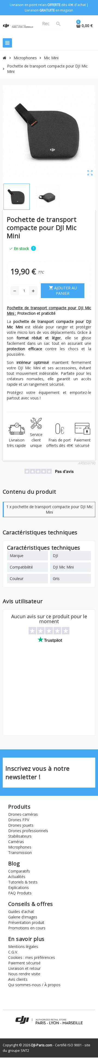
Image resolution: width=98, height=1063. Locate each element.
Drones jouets (20, 825)
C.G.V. (13, 952)
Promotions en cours (26, 928)
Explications (18, 887)
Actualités (16, 876)
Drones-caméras (23, 814)
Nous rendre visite (24, 973)
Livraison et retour (24, 968)
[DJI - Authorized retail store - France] (18, 25)
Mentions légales (23, 946)
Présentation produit (26, 922)
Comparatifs (19, 871)
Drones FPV (18, 819)
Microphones (19, 847)
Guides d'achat (21, 911)
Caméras (16, 841)
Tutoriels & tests (23, 882)
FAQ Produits (20, 893)
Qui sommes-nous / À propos (34, 984)
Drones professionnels (28, 830)
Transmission (20, 852)
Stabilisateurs (20, 836)
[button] (33, 248)
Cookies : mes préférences (31, 957)
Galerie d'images (22, 917)
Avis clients (17, 979)
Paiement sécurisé (24, 962)
